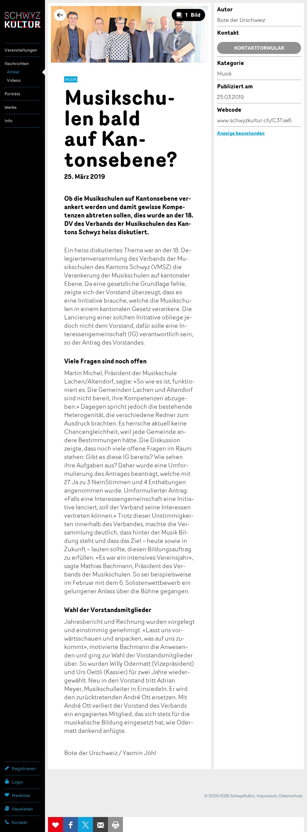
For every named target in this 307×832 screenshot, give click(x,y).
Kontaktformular (259, 48)
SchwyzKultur (22, 20)
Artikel (13, 72)
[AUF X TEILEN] (85, 824)
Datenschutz (291, 795)
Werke (10, 107)
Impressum (267, 795)
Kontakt (19, 822)
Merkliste (21, 795)
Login (17, 782)
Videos (14, 80)
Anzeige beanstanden (240, 133)
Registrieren (24, 768)
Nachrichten (16, 63)
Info (8, 120)
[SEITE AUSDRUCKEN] (115, 824)
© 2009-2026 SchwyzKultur (229, 795)
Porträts (12, 93)
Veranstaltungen (20, 50)
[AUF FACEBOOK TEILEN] (70, 824)
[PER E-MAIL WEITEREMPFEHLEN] (100, 824)
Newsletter (22, 809)
